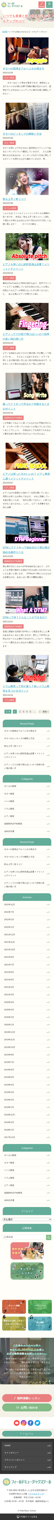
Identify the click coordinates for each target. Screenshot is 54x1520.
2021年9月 (9, 957)
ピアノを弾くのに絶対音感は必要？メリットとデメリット (24, 755)
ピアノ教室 (9, 816)
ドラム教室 (9, 809)
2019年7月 (9, 1062)
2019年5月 (9, 1077)
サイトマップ (10, 1467)
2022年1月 (9, 927)
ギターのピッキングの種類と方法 (19, 738)
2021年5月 (9, 979)
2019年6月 (9, 1069)
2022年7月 (9, 912)
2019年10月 (9, 1047)
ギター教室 (9, 794)
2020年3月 (9, 1009)
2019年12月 (9, 1032)
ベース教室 (9, 801)
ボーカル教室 (10, 786)
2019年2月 (9, 1100)
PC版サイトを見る (28, 1517)
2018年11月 (9, 1114)
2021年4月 (9, 987)
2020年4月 (9, 1002)
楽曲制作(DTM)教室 (13, 824)
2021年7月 (9, 964)
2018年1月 (9, 1130)
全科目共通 (9, 831)
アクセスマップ (36, 1494)
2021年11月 (9, 942)
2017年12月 (9, 1137)
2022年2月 (9, 919)
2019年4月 (9, 1085)
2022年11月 (9, 904)
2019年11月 (9, 1039)
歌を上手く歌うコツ (13, 746)
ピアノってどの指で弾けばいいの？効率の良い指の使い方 (24, 766)
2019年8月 (9, 1055)
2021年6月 (9, 972)
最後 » (46, 711)
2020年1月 (9, 1024)
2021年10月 (9, 949)
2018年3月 (9, 1122)
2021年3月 (9, 994)
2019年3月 (9, 1092)
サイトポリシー (11, 1453)
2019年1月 (9, 1107)
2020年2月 (9, 1017)
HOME (4, 32)
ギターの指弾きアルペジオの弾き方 (20, 731)
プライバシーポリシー (14, 1460)
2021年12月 (9, 934)
